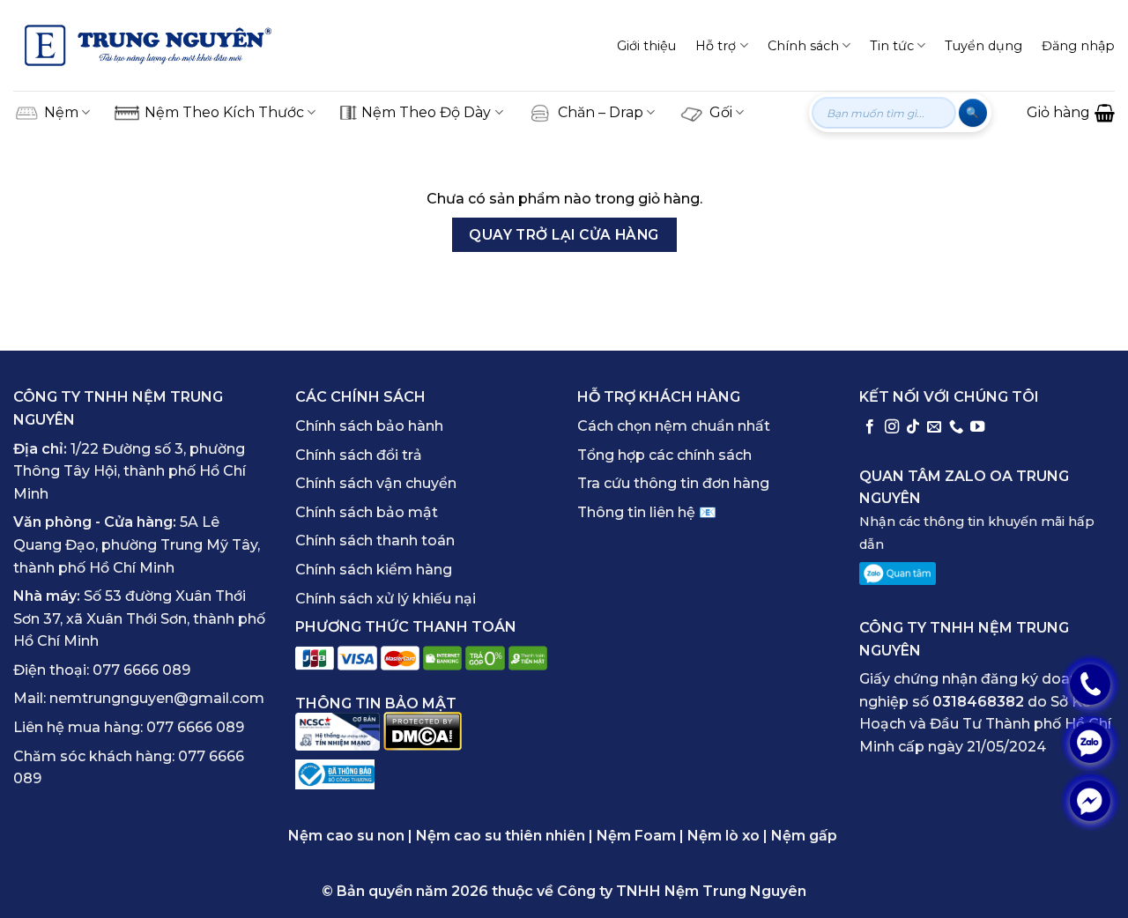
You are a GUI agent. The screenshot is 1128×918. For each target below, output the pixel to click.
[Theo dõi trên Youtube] (977, 427)
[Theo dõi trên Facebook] (870, 427)
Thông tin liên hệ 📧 (646, 512)
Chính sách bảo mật (366, 512)
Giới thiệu (646, 46)
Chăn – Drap (600, 112)
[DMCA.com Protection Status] (422, 730)
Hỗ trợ (715, 46)
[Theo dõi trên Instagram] (892, 427)
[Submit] (972, 113)
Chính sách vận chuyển (375, 483)
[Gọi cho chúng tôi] (956, 427)
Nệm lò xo (723, 835)
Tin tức (892, 46)
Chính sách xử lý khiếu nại (385, 598)
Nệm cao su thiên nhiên (500, 835)
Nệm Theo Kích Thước (224, 112)
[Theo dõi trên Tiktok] (913, 427)
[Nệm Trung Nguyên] (148, 45)
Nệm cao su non (346, 835)
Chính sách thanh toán (375, 540)
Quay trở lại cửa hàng (564, 234)
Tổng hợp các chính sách (664, 455)
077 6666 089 (141, 670)
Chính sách (803, 46)
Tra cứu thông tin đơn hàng (673, 483)
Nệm (61, 112)
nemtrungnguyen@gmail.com (156, 698)
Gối (720, 112)
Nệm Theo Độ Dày (426, 112)
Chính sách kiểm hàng (373, 569)
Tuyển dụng (983, 46)
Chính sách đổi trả (358, 455)
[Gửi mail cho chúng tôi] (934, 427)
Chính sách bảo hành (369, 426)
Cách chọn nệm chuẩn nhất (673, 426)
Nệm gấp (804, 835)
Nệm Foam (636, 835)
